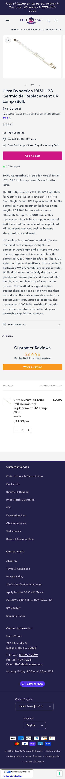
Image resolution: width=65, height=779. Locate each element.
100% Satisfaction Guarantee (24, 584)
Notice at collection (12, 776)
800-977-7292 (28, 655)
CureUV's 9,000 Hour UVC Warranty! (29, 600)
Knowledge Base (16, 515)
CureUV (18, 750)
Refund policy (53, 750)
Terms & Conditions (18, 569)
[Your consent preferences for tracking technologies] (59, 774)
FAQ (9, 507)
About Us (12, 561)
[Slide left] (25, 85)
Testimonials (13, 531)
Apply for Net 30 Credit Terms (24, 592)
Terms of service (33, 756)
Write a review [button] (32, 367)
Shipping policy (52, 756)
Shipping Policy (15, 616)
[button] (7, 21)
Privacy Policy (14, 576)
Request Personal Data (20, 539)
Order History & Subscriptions (24, 476)
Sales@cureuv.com (30, 664)
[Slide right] (39, 85)
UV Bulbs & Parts (30, 29)
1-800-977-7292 (42, 9)
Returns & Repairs (17, 492)
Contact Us (12, 484)
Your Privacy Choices (20, 772)
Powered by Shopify (33, 750)
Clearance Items (16, 523)
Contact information (34, 761)
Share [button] (9, 336)
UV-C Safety (13, 608)
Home (14, 29)
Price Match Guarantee (20, 499)
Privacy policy (15, 756)
